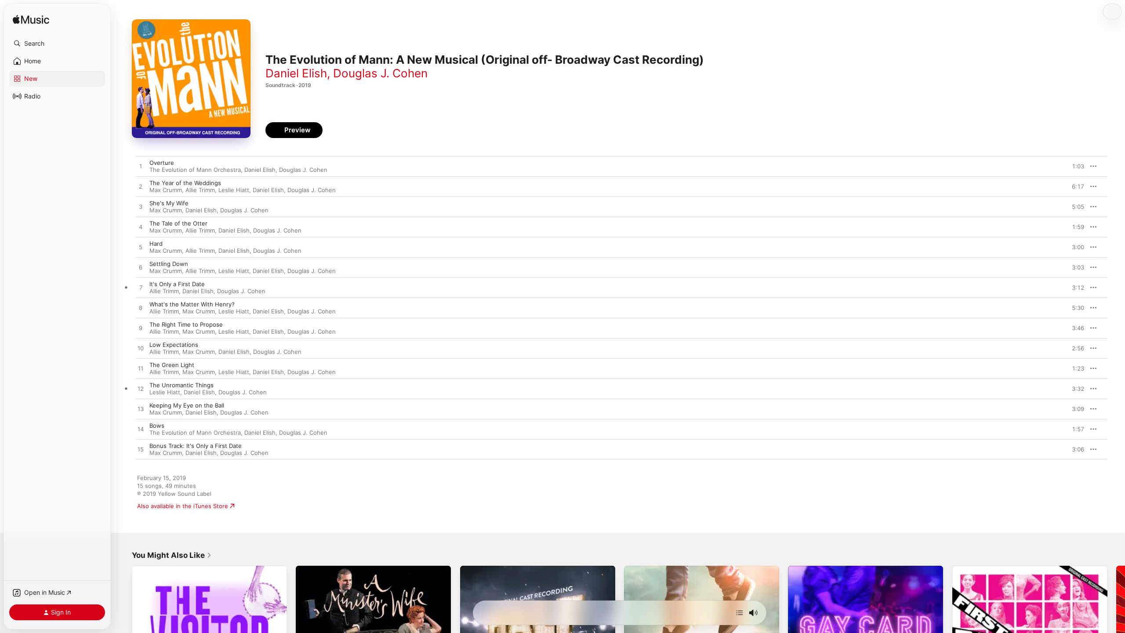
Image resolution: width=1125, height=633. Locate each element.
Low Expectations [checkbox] (173, 344)
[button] (57, 43)
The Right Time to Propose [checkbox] (186, 324)
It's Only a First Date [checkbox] (177, 283)
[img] (31, 20)
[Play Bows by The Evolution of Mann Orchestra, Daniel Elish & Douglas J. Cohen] (140, 429)
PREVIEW (1074, 166)
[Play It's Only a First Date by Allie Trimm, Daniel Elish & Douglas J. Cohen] (140, 288)
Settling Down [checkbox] (168, 263)
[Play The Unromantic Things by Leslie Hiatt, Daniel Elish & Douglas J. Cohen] (140, 389)
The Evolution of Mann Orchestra (195, 169)
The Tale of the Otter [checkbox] (178, 223)
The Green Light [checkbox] (171, 364)
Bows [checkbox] (156, 425)
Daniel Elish (296, 73)
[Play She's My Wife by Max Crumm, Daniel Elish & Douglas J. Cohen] (140, 207)
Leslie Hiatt (233, 189)
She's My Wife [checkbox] (169, 203)
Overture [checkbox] (161, 162)
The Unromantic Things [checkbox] (181, 385)
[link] (172, 555)
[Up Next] (739, 613)
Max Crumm (165, 189)
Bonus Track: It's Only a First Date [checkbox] (195, 445)
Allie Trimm (200, 189)
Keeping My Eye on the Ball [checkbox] (186, 405)
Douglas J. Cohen (380, 73)
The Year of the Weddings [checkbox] (185, 182)
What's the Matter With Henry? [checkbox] (192, 304)
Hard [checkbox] (156, 243)
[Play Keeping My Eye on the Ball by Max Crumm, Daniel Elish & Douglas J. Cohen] (140, 409)
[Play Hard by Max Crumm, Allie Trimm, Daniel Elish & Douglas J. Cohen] (140, 247)
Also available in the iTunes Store (182, 505)
